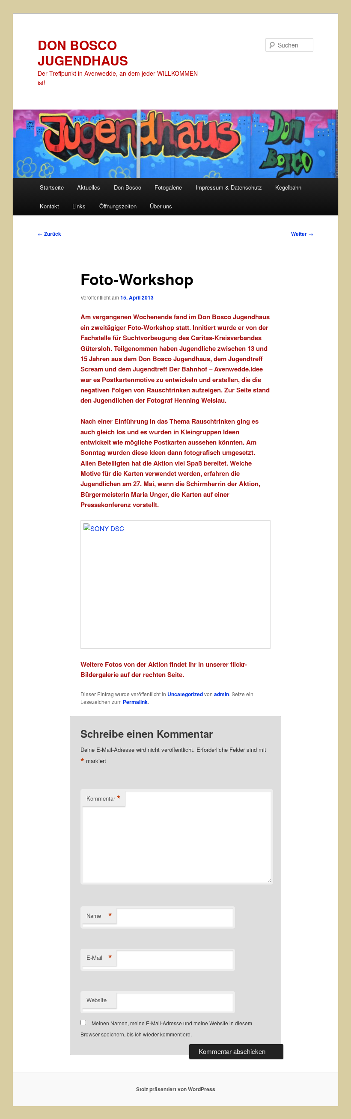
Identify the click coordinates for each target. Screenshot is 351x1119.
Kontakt (49, 206)
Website (96, 1000)
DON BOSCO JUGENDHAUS (83, 52)
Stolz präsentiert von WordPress (175, 1089)
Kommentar (103, 798)
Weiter (302, 233)
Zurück (49, 233)
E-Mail (99, 958)
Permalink (135, 702)
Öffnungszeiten (118, 206)
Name (99, 916)
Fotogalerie (168, 187)
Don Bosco (127, 187)
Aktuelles (88, 187)
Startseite (52, 187)
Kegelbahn (288, 187)
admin (221, 694)
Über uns (161, 206)
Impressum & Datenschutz (229, 187)
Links (79, 206)
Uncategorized (185, 694)
